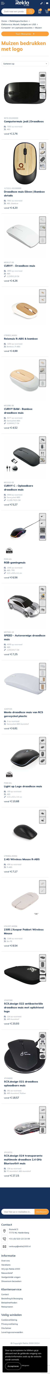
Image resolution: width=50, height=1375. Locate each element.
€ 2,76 (11, 133)
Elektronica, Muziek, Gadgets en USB (18, 24)
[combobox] (13, 11)
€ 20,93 (11, 1023)
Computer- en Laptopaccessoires (16, 27)
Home (4, 21)
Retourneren (7, 1306)
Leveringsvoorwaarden (12, 1332)
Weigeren (25, 1365)
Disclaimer (6, 1328)
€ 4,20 (11, 207)
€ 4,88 (11, 350)
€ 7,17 (11, 871)
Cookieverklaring (9, 1320)
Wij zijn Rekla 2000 (10, 1269)
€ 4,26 (11, 280)
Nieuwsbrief (7, 1273)
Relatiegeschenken (18, 21)
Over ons (5, 1260)
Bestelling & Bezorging (12, 1298)
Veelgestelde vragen (11, 1277)
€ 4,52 (11, 427)
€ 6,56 (11, 577)
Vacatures (6, 1264)
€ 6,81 (11, 728)
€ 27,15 (11, 1175)
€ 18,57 (11, 1097)
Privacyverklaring (9, 1324)
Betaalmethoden (9, 1302)
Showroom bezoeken (11, 1281)
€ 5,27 (11, 504)
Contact (5, 1294)
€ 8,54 (11, 945)
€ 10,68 (11, 801)
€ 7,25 (11, 654)
